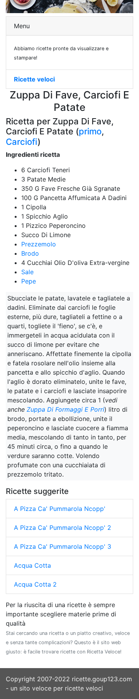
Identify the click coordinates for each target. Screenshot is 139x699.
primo (90, 131)
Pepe (28, 281)
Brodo (30, 253)
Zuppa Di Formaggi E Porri (65, 409)
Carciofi (21, 142)
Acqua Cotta (32, 565)
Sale (27, 272)
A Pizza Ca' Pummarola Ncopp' (59, 508)
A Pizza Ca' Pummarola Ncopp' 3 (62, 546)
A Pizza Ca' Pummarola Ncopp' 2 (62, 527)
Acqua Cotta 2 (35, 584)
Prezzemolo (38, 244)
